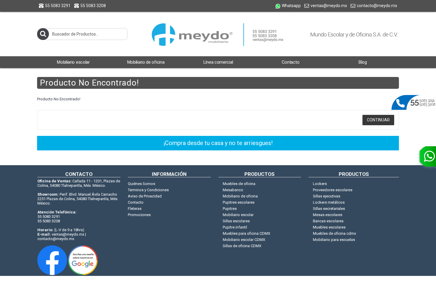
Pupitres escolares (238, 202)
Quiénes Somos (141, 183)
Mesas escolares (327, 215)
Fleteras (134, 208)
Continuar (378, 120)
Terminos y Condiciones (148, 190)
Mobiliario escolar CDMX (244, 239)
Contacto (136, 202)
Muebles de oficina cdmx (334, 233)
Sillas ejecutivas (326, 196)
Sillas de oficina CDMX (242, 246)
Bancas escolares (328, 221)
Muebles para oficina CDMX (246, 233)
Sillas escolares (236, 221)
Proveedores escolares (332, 190)
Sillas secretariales (329, 208)
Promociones (139, 215)
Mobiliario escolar (238, 215)
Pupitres (230, 208)
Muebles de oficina (239, 183)
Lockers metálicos (329, 202)
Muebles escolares (329, 227)
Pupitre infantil (235, 227)
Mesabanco (233, 190)
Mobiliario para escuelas (334, 239)
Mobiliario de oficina (240, 196)
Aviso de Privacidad (145, 196)
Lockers (320, 183)
